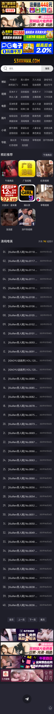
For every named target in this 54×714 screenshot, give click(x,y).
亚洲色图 (25, 115)
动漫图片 (48, 115)
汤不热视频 (48, 140)
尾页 (42, 619)
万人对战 (36, 79)
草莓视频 (36, 140)
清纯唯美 (25, 121)
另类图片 (48, 121)
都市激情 (13, 127)
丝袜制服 (25, 96)
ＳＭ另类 (48, 96)
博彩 (3, 81)
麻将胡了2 (13, 84)
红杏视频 (13, 145)
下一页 (32, 619)
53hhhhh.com (27, 61)
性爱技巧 (48, 133)
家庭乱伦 (25, 127)
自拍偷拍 (25, 91)
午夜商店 (25, 140)
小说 (3, 130)
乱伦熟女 (36, 108)
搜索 (47, 68)
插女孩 (13, 140)
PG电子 (13, 79)
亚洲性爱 (13, 103)
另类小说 (25, 133)
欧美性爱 (48, 103)
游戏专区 (48, 79)
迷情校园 (13, 133)
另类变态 (48, 108)
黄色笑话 (36, 133)
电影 (3, 106)
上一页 (21, 619)
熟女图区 (36, 121)
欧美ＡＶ (36, 91)
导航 (3, 142)
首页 (11, 619)
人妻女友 (36, 127)
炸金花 (25, 84)
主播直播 (36, 96)
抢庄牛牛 (48, 84)
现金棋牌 (36, 84)
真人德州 (25, 79)
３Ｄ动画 (48, 91)
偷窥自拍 (13, 115)
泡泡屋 (25, 145)
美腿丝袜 (13, 121)
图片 (3, 118)
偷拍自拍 (25, 103)
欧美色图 (36, 115)
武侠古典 (48, 127)
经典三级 (25, 108)
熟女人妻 (13, 96)
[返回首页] (50, 708)
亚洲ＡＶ (13, 91)
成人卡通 (36, 103)
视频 (3, 94)
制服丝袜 (13, 108)
